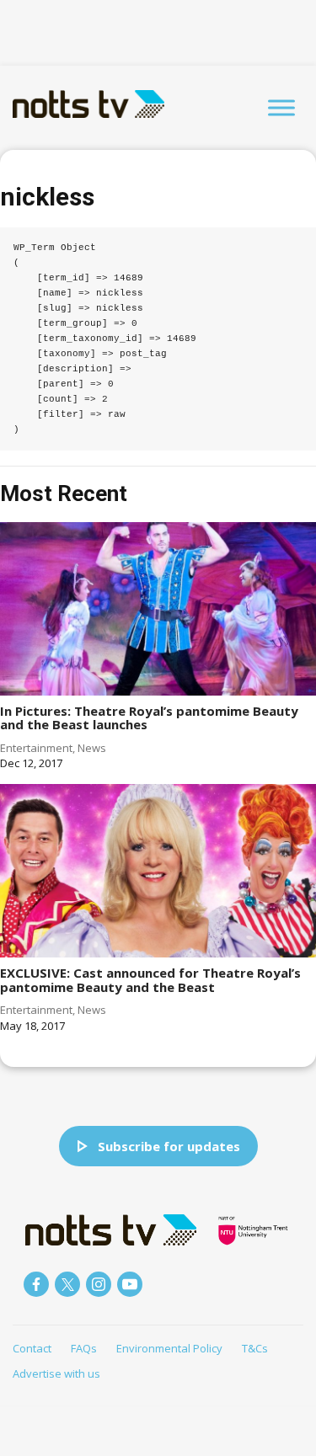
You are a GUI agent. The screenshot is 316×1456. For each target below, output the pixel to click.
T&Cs (255, 1348)
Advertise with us (56, 1373)
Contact (32, 1348)
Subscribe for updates (169, 1146)
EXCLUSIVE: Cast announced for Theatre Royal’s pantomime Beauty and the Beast (150, 979)
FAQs (84, 1348)
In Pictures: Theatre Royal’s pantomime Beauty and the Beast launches (149, 717)
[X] (67, 1284)
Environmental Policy (169, 1348)
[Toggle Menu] (281, 107)
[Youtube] (129, 1284)
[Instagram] (98, 1284)
